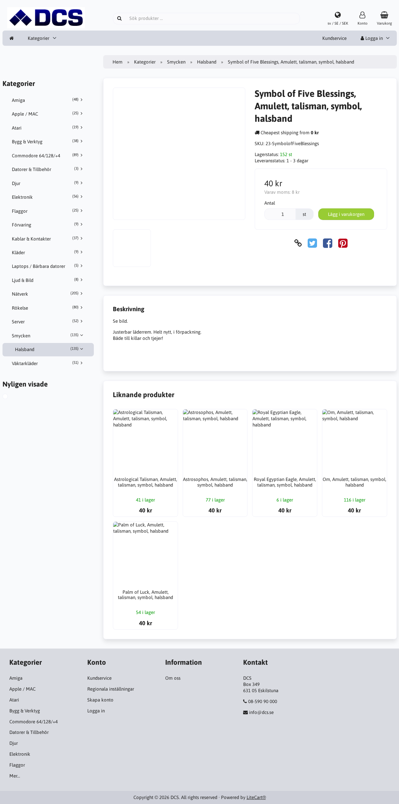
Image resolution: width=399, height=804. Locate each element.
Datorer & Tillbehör (45, 169)
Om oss (172, 678)
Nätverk (45, 294)
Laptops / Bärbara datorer (45, 266)
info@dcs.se (261, 712)
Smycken (45, 335)
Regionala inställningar (110, 689)
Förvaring (45, 224)
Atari (45, 128)
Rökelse (45, 308)
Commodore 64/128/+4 (45, 155)
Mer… (14, 775)
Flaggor (45, 211)
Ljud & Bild (45, 280)
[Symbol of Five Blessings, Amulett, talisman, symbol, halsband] (12, 397)
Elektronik (45, 197)
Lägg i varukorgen (346, 214)
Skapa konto (100, 699)
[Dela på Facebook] (327, 243)
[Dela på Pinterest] (343, 243)
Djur (45, 183)
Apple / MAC (45, 114)
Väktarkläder (45, 363)
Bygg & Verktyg (45, 141)
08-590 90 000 (262, 701)
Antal (269, 203)
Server (45, 321)
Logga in (373, 38)
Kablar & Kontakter (45, 238)
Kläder (45, 252)
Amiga (45, 100)
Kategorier (38, 38)
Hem (118, 61)
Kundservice (334, 38)
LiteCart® (256, 797)
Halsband (47, 349)
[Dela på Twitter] (312, 243)
